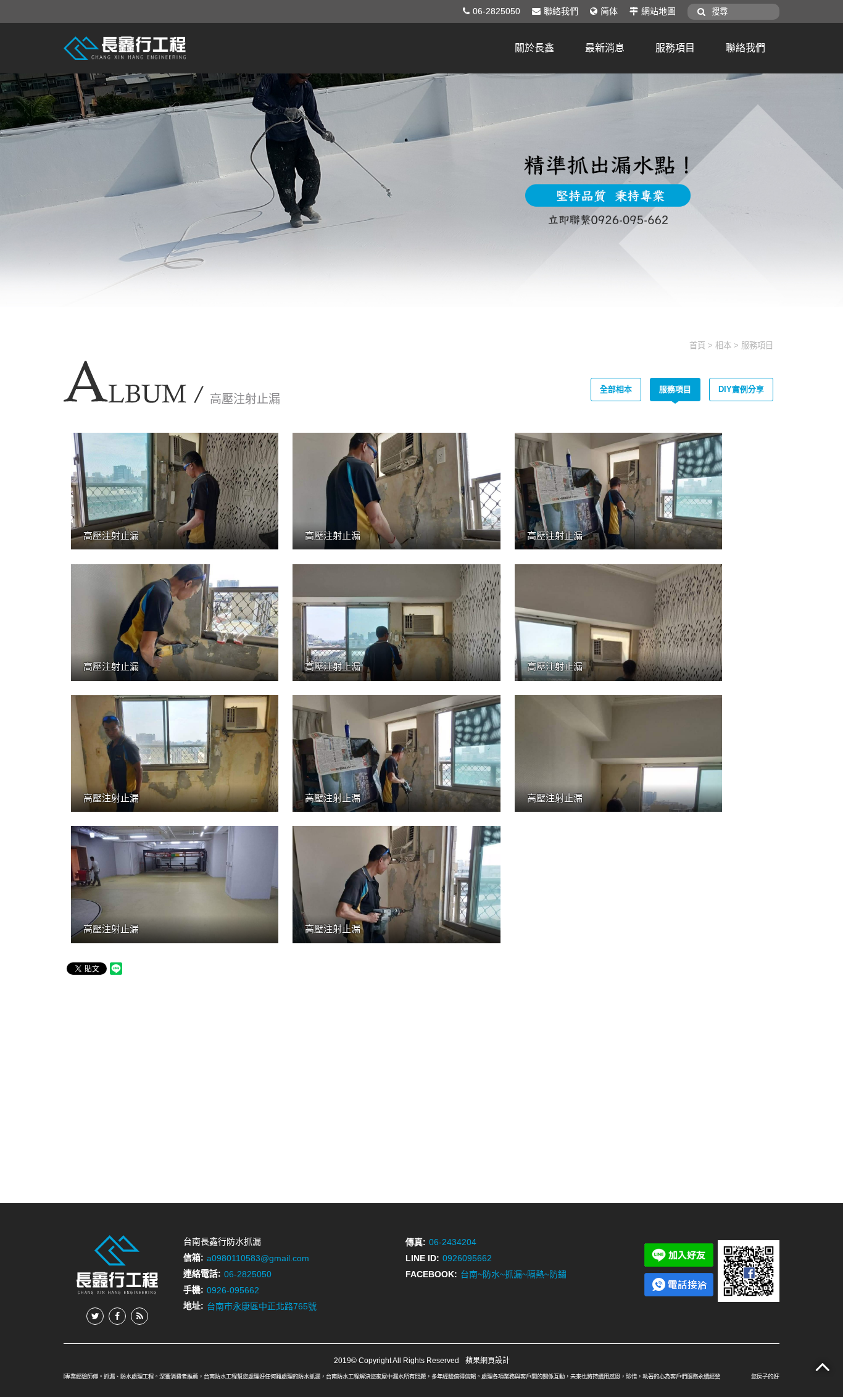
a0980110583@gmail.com (258, 1257)
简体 (609, 11)
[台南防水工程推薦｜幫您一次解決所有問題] (421, 189)
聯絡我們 (561, 11)
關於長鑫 (534, 48)
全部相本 (616, 389)
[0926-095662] (678, 1283)
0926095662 (467, 1258)
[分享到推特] (95, 1316)
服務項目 (675, 48)
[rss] (139, 1316)
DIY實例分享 (741, 389)
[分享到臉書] (117, 1316)
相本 (723, 345)
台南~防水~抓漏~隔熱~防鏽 (513, 1274)
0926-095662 (233, 1290)
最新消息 (605, 48)
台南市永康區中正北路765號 (262, 1306)
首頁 (697, 345)
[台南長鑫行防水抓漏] (125, 48)
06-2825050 (496, 11)
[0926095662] (678, 1254)
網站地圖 (658, 11)
